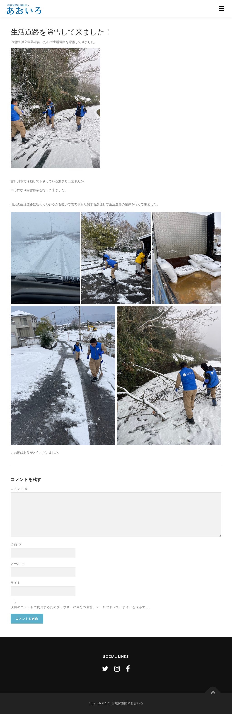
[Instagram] (117, 669)
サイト (16, 582)
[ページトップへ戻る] (213, 693)
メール (18, 563)
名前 (16, 544)
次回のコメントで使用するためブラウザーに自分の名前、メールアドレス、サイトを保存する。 (81, 607)
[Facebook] (128, 669)
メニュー (221, 8)
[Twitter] (105, 669)
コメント (19, 488)
